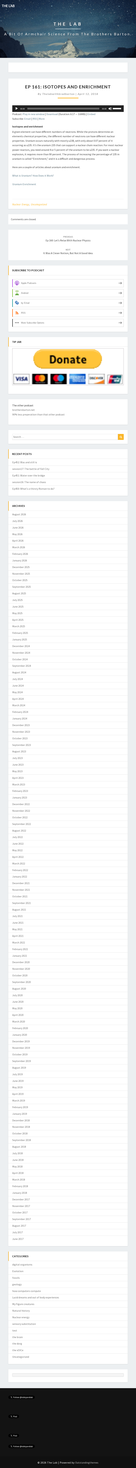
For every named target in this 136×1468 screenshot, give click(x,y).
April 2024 (18, 698)
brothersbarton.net (23, 409)
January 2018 (19, 1192)
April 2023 (18, 777)
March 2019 (18, 1100)
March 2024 (18, 705)
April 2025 (18, 619)
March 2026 (18, 547)
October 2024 (20, 659)
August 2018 (19, 1146)
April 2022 (18, 856)
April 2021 (18, 936)
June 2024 (18, 685)
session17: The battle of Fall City (30, 468)
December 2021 (21, 883)
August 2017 (19, 1225)
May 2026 (17, 534)
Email (27, 118)
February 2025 (20, 632)
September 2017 (21, 1219)
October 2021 (20, 896)
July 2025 (17, 600)
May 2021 (17, 929)
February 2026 (20, 553)
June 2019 (18, 1080)
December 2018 (21, 1120)
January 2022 (19, 876)
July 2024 (17, 679)
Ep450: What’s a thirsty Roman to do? (33, 488)
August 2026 (19, 514)
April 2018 (18, 1173)
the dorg (17, 1343)
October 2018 (20, 1133)
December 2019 (21, 1041)
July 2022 (17, 837)
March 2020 (18, 1021)
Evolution (17, 1271)
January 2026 (19, 560)
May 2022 (17, 850)
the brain (17, 1337)
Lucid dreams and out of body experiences (35, 1297)
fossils (16, 1277)
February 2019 (20, 1107)
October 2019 (20, 1054)
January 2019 (19, 1113)
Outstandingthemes (86, 1462)
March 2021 (18, 942)
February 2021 (20, 949)
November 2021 (21, 889)
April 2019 (18, 1094)
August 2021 (19, 909)
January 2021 (19, 955)
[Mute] (110, 108)
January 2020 (19, 1034)
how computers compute (26, 1291)
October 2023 (20, 738)
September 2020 (21, 982)
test (14, 1330)
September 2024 (21, 665)
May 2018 (17, 1166)
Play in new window (33, 114)
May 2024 (17, 692)
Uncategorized (39, 204)
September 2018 (21, 1140)
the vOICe (17, 1350)
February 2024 (20, 712)
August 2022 (19, 830)
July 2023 (17, 758)
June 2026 (18, 527)
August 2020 (19, 988)
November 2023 (21, 731)
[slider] (117, 108)
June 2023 (18, 764)
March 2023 (18, 784)
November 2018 (21, 1126)
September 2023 (21, 745)
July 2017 (17, 1232)
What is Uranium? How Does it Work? (33, 175)
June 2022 (18, 843)
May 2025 (17, 613)
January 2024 (19, 718)
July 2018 (17, 1153)
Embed (91, 114)
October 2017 (20, 1212)
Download (52, 114)
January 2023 (19, 797)
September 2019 (21, 1061)
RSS (35, 118)
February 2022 (20, 870)
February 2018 (20, 1186)
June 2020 (18, 1001)
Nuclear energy (20, 204)
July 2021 (17, 916)
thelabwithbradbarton (58, 93)
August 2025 (19, 593)
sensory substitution (24, 1323)
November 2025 (21, 573)
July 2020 (17, 995)
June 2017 (18, 1239)
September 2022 (21, 824)
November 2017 (21, 1206)
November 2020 (21, 968)
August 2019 (19, 1067)
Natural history (21, 1310)
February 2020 (20, 1028)
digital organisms (22, 1264)
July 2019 (17, 1074)
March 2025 (18, 626)
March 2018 (18, 1179)
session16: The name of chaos (29, 482)
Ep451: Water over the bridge (28, 475)
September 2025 (21, 586)
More (42, 118)
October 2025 (20, 580)
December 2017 (21, 1199)
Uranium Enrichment (24, 184)
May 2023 (17, 771)
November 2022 (21, 810)
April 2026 (18, 540)
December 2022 (21, 804)
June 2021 (18, 922)
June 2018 (18, 1160)
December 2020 (21, 962)
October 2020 (20, 975)
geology (17, 1284)
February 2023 (20, 791)
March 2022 (18, 863)
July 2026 (17, 521)
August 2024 (19, 672)
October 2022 (20, 817)
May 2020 (17, 1008)
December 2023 (21, 725)
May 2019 (17, 1087)
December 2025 (21, 567)
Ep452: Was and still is (24, 462)
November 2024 (21, 652)
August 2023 (19, 751)
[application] (68, 108)
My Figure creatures (23, 1304)
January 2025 (19, 639)
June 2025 (18, 606)
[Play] (16, 108)
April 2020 (18, 1015)
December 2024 (21, 646)
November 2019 (21, 1047)
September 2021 (21, 903)
